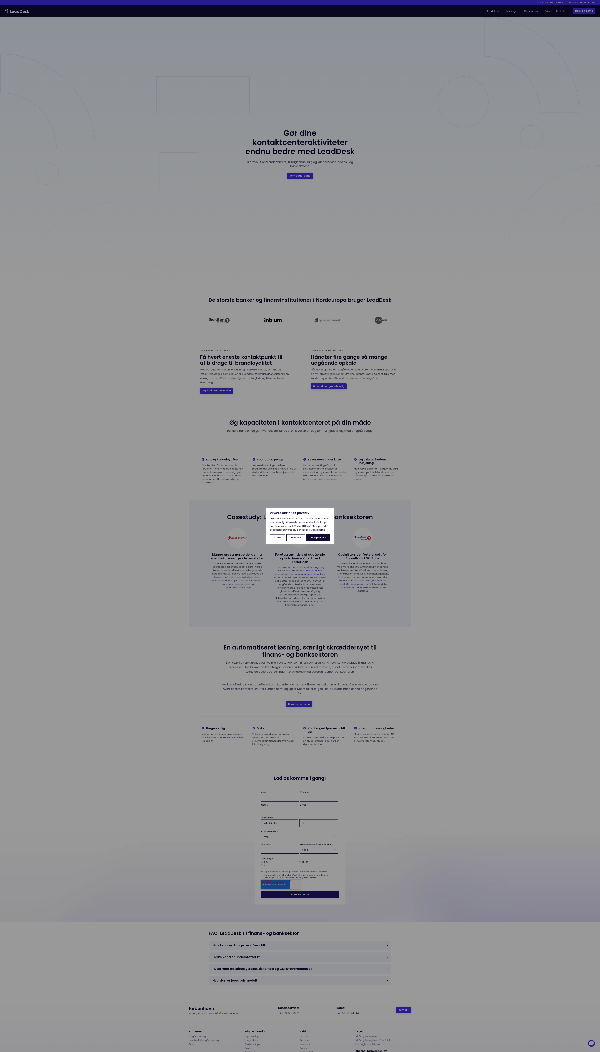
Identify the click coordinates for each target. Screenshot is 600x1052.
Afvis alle (295, 537)
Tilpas (277, 537)
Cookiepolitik (318, 529)
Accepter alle (318, 537)
